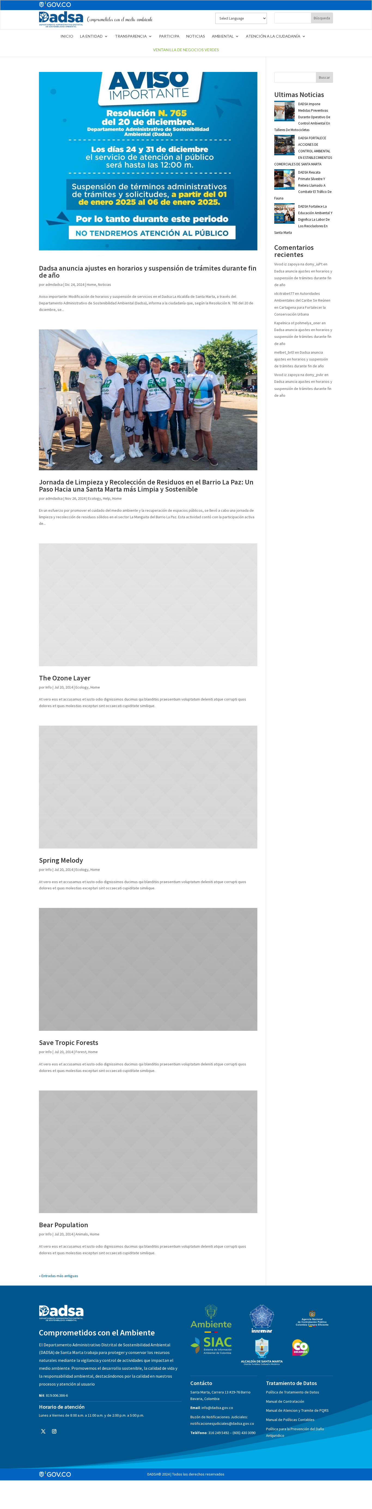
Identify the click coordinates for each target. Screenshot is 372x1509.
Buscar (324, 77)
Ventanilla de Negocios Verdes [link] (186, 50)
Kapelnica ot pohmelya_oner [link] (297, 322)
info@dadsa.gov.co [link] (217, 1407)
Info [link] (48, 687)
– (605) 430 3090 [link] (242, 1432)
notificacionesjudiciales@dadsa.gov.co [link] (222, 1423)
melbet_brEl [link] (284, 352)
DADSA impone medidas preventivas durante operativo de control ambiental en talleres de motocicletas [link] (302, 117)
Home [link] (91, 284)
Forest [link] (80, 1051)
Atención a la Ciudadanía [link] (273, 36)
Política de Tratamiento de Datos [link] (292, 1392)
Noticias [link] (195, 36)
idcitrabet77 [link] (284, 293)
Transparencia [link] (131, 36)
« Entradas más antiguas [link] (58, 1275)
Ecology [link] (94, 498)
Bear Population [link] (63, 1224)
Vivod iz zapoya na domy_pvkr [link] (299, 374)
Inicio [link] (66, 36)
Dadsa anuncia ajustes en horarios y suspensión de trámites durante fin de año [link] (148, 271)
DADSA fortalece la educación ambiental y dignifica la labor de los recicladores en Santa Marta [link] (303, 219)
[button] (43, 1431)
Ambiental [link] (223, 36)
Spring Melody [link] (61, 860)
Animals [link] (81, 1234)
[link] (96, 27)
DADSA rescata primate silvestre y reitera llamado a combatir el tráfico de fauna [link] (302, 185)
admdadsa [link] (54, 284)
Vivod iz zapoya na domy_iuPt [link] (298, 264)
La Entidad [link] (91, 36)
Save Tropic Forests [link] (68, 1042)
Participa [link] (169, 36)
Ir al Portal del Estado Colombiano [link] (55, 4)
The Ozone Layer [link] (64, 677)
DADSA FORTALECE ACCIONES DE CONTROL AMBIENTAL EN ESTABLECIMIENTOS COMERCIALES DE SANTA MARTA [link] (303, 151)
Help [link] (106, 498)
